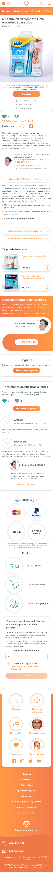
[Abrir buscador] (9, 3)
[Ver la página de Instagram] (22, 761)
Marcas (16, 709)
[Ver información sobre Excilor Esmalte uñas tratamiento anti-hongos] (11, 282)
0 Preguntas (9, 121)
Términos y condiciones (26, 807)
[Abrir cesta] (49, 3)
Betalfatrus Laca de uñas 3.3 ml (34, 257)
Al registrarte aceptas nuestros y (25, 666)
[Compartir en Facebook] (31, 127)
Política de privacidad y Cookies (26, 802)
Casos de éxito (37, 733)
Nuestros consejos (37, 710)
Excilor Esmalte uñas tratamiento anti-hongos (33, 277)
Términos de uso (18, 666)
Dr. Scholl (35, 11)
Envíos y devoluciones (26, 813)
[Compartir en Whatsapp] (22, 127)
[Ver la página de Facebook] (14, 761)
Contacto (26, 94)
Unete (26, 676)
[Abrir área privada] (41, 3)
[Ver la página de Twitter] (31, 761)
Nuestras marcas (20, 11)
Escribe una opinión (26, 408)
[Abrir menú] (3, 3)
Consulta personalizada (25, 159)
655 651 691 (16, 850)
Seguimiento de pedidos (26, 791)
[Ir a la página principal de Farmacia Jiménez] (26, 3)
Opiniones (16, 754)
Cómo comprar (37, 754)
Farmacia (6, 11)
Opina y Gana (26, 785)
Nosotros (26, 774)
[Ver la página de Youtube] (39, 761)
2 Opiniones (28, 121)
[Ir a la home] (26, 826)
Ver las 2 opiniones (26, 484)
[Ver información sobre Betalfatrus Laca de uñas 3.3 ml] (11, 262)
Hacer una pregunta (26, 370)
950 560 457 (23, 162)
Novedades (16, 733)
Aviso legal (26, 796)
